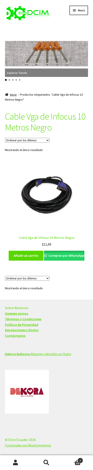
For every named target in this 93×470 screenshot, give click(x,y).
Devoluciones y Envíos (21, 330)
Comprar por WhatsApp (66, 255)
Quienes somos (16, 313)
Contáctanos (15, 335)
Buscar (46, 462)
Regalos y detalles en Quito (38, 354)
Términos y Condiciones (23, 319)
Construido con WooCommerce (28, 445)
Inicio (13, 94)
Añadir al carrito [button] (26, 255)
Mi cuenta (15, 462)
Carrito (71, 459)
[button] (6, 80)
